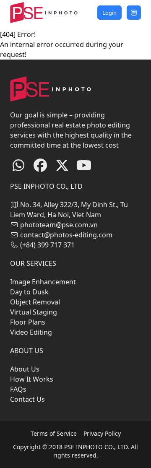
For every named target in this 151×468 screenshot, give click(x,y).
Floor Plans (27, 322)
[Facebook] (40, 166)
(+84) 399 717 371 (47, 245)
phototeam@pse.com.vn (59, 224)
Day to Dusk (29, 291)
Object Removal (35, 302)
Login (109, 12)
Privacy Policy (102, 433)
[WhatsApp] (18, 166)
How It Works (31, 379)
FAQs (18, 389)
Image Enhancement (43, 281)
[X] (62, 166)
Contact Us (27, 399)
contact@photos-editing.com (66, 234)
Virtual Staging (33, 312)
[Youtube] (84, 166)
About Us (24, 369)
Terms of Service (54, 433)
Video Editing (31, 332)
